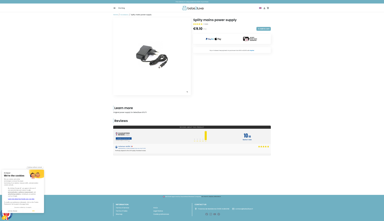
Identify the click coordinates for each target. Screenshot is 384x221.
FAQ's (155, 208)
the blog (121, 8)
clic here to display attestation (211, 196)
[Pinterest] (218, 214)
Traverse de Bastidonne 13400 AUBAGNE (212, 209)
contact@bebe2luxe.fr (242, 209)
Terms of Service (122, 208)
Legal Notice (158, 211)
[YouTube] (214, 214)
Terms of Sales (121, 211)
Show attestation (123, 138)
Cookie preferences (161, 214)
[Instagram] (210, 214)
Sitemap (119, 214)
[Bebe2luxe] (193, 8)
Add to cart (264, 29)
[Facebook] (206, 214)
